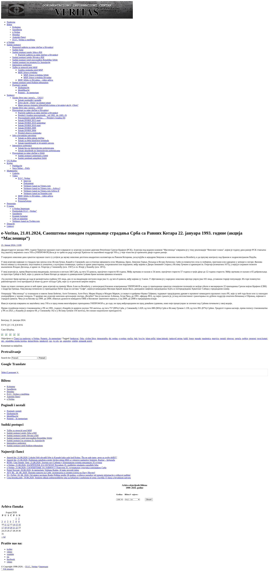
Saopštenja (17, 29)
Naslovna (11, 22)
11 (5, 524)
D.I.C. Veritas (24, 178)
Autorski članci (19, 37)
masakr (198, 338)
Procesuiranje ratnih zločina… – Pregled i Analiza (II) (41, 118)
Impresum (43, 566)
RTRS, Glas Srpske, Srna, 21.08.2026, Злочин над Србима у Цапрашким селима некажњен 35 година (54, 462)
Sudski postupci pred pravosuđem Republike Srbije (35, 60)
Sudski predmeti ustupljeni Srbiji (32, 158)
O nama (10, 206)
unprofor (67, 341)
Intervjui (27, 181)
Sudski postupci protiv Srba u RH (27, 52)
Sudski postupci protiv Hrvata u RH (28, 57)
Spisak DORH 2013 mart (29, 120)
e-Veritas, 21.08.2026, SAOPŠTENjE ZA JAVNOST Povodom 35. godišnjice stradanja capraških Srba (52, 465)
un (61, 341)
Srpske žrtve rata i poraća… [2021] (27, 97)
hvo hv (142, 338)
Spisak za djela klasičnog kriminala (33, 140)
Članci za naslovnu (22, 338)
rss (8, 557)
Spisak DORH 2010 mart (29, 125)
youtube (10, 554)
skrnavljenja (33, 341)
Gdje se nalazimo (20, 218)
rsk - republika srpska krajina (14, 341)
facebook (11, 559)
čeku (82, 338)
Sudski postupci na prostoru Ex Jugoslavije (31, 62)
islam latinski (162, 338)
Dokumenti (28, 183)
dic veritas (113, 338)
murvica (215, 338)
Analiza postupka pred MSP (30, 70)
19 (8, 527)
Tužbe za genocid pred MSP (24, 67)
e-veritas (122, 338)
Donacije (11, 223)
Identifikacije (23, 90)
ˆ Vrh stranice (7, 569)
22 (17, 527)
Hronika (16, 34)
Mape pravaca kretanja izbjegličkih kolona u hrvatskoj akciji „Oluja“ (48, 105)
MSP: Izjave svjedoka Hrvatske (37, 77)
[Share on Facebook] (2, 335)
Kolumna (16, 27)
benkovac (74, 338)
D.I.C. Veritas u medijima (23, 40)
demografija (102, 338)
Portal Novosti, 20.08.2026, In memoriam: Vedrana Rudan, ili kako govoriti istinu (43, 470)
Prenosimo (22, 198)
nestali (223, 338)
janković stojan (175, 338)
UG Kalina (12, 160)
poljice (245, 338)
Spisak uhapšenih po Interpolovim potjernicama (39, 150)
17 (3, 527)
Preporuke (11, 203)
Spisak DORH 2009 (27, 128)
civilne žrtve (90, 338)
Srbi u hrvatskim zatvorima (24, 135)
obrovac (230, 338)
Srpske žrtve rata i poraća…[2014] (27, 108)
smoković (44, 341)
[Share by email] (19, 335)
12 (8, 524)
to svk (56, 341)
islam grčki (150, 338)
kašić (186, 338)
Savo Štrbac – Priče (21, 168)
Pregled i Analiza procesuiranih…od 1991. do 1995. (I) (42, 115)
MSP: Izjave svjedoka (27, 72)
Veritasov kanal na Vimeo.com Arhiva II (41, 191)
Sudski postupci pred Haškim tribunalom (30, 82)
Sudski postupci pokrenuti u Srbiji (33, 155)
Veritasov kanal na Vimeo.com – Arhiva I (42, 188)
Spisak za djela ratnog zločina (31, 138)
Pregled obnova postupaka (29, 133)
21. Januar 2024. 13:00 (11, 245)
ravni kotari (262, 338)
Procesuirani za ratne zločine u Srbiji (28, 153)
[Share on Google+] (11, 335)
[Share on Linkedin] (15, 335)
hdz (135, 338)
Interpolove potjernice (22, 65)
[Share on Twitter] (7, 335)
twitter (9, 549)
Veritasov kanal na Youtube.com (38, 193)
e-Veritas (16, 32)
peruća (238, 338)
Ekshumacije (23, 87)
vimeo (9, 552)
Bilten (9, 24)
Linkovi (10, 226)
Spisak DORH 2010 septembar (32, 123)
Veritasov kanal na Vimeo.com (37, 186)
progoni (252, 338)
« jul (3, 537)
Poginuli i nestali (19, 85)
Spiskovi (10, 95)
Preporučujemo (24, 201)
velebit (75, 341)
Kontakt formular (20, 216)
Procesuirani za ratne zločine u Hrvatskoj (30, 110)
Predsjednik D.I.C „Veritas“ (24, 211)
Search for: (6, 358)
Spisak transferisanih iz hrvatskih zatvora (36, 143)
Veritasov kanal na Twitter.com (26, 221)
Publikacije (17, 166)
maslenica (206, 338)
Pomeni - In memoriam (50, 338)
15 (17, 524)
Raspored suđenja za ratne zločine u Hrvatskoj (32, 47)
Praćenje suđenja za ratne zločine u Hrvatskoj (38, 55)
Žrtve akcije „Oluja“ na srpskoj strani (34, 103)
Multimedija (12, 171)
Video (15, 176)
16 (19, 524)
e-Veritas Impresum (20, 208)
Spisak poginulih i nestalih (29, 100)
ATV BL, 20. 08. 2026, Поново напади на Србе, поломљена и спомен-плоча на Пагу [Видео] (51, 472)
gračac (130, 338)
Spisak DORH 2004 (27, 130)
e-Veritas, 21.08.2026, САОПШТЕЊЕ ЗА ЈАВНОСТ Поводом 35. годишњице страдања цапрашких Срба (56, 467)
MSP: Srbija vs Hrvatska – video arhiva (35, 80)
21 (14, 527)
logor (191, 338)
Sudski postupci (14, 45)
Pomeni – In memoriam (28, 92)
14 (14, 524)
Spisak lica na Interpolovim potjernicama (36, 148)
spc (50, 341)
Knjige (10, 163)
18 (5, 527)
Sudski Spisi (17, 50)
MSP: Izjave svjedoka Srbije (36, 75)
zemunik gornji (85, 341)
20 (11, 527)
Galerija (15, 173)
